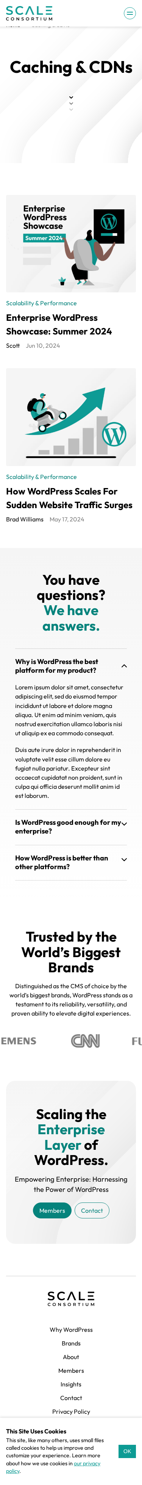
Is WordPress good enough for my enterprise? (68, 826)
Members (52, 1210)
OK (127, 1451)
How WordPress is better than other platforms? (61, 862)
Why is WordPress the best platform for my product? (56, 666)
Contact (92, 1210)
